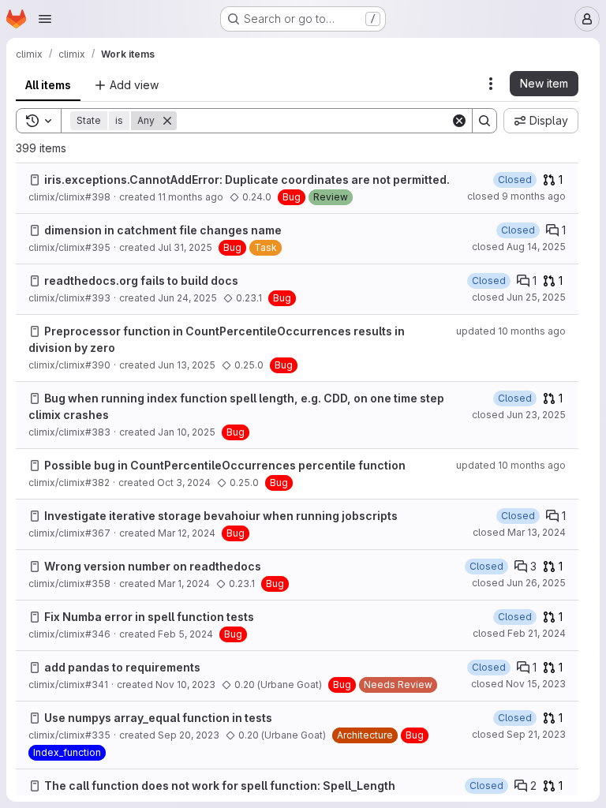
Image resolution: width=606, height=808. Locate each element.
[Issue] (34, 180)
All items (48, 85)
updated (511, 331)
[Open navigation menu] (45, 19)
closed (516, 196)
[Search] (484, 120)
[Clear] (459, 120)
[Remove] (167, 120)
